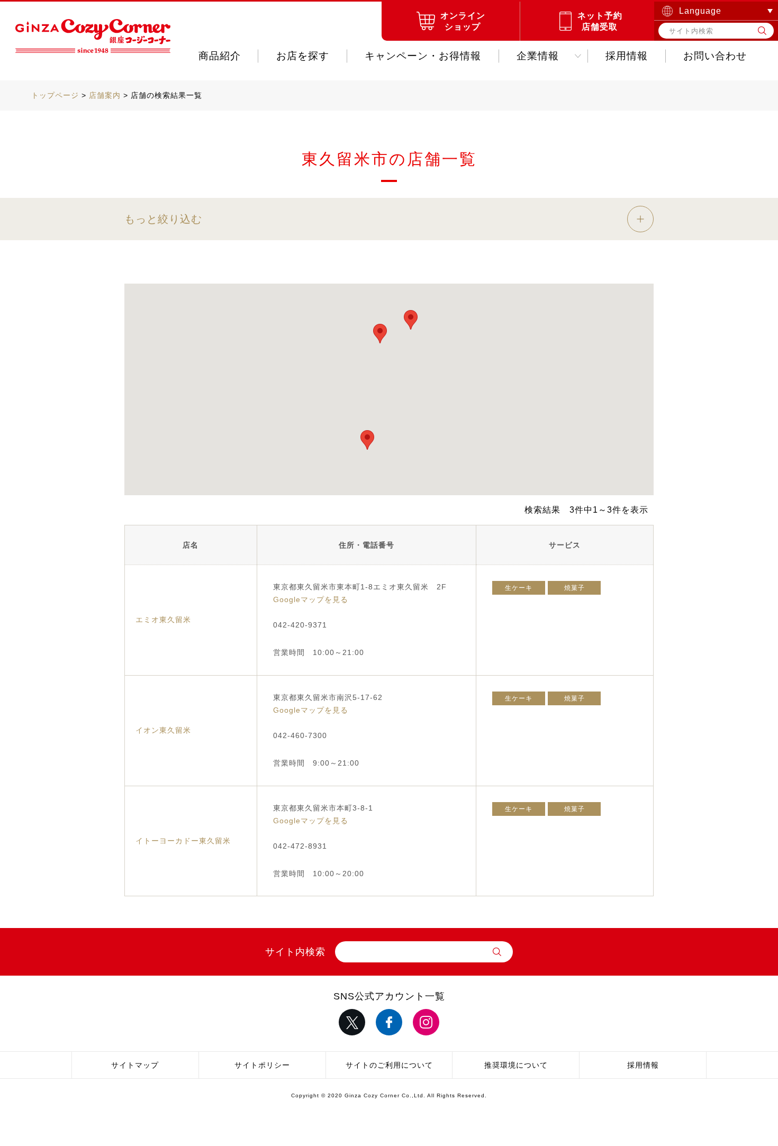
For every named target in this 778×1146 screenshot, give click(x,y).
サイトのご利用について (389, 1065)
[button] (411, 320)
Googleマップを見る (310, 599)
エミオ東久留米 (163, 619)
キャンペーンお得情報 (423, 55)
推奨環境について (516, 1065)
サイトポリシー (262, 1065)
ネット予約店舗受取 (599, 21)
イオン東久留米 (163, 730)
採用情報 (626, 55)
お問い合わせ (715, 55)
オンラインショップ (462, 21)
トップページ (55, 95)
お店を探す (302, 55)
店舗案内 (105, 95)
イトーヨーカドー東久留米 (183, 840)
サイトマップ (135, 1065)
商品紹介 (219, 55)
